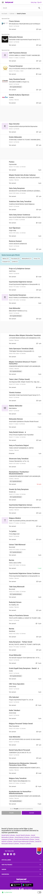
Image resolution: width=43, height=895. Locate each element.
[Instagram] (11, 854)
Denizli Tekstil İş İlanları (23, 835)
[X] (8, 854)
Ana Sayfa (4, 13)
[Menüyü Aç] (3, 2)
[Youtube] (14, 854)
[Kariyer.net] (21, 879)
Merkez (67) (5, 258)
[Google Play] (27, 885)
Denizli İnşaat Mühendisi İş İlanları (24, 841)
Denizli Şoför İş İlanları (8, 835)
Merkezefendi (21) (27, 258)
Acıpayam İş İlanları (8, 839)
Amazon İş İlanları (25, 843)
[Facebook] (5, 854)
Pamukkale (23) (15, 258)
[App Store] (15, 885)
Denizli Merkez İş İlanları (22, 837)
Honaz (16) (37, 258)
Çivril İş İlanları (35, 837)
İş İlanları (12, 13)
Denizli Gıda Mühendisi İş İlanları (24, 839)
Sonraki (31, 813)
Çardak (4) (15, 261)
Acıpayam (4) (6, 261)
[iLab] (21, 889)
